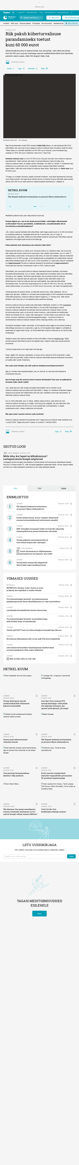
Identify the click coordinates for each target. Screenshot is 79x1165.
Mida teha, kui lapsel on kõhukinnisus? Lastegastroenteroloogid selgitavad (25, 457)
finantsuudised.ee (63, 12)
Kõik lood (14, 23)
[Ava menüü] (13, 12)
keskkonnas (59, 339)
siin (41, 349)
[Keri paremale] (69, 206)
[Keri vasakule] (10, 206)
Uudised (19, 503)
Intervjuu (11, 585)
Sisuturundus (13, 453)
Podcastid (36, 23)
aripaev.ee (21, 12)
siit (40, 239)
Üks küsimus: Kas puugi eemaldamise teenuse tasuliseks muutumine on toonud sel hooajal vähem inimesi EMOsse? (20, 811)
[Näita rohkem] (71, 12)
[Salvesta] (71, 503)
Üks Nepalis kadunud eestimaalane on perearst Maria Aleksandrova (37, 197)
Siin (7, 371)
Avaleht (6, 23)
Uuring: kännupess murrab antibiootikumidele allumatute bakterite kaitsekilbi (16, 703)
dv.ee (41, 12)
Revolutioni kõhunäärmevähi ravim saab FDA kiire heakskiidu (33, 639)
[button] (34, 856)
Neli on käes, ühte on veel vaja (23, 659)
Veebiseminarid (59, 23)
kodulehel (67, 305)
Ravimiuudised (25, 23)
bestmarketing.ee (32, 12)
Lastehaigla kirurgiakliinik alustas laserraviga (27, 610)
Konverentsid (46, 23)
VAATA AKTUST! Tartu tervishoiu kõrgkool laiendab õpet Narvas (34, 630)
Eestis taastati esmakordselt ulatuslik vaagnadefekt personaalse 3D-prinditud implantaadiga (56, 775)
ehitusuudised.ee (50, 12)
